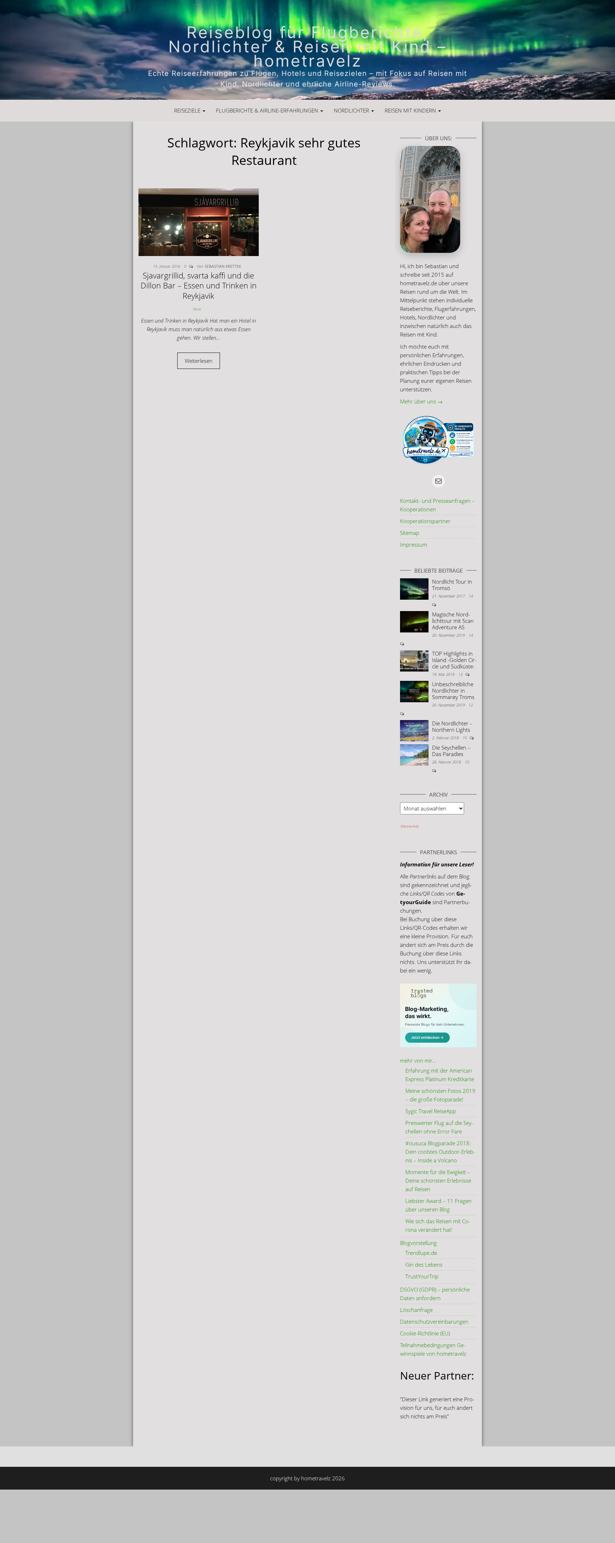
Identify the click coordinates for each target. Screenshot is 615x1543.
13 (461, 674)
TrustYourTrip (421, 1276)
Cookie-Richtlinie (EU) (425, 1333)
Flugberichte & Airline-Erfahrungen (268, 110)
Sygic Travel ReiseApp (430, 1111)
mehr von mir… (418, 1060)
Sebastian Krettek (223, 266)
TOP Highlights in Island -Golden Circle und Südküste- (454, 660)
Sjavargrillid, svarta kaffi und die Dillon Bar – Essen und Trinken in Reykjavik (199, 285)
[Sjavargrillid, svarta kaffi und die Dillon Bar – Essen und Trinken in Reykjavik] (198, 221)
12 (471, 705)
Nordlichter (352, 110)
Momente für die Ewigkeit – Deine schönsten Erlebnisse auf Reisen (438, 1180)
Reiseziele (188, 110)
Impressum (413, 544)
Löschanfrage (416, 1309)
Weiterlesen (202, 360)
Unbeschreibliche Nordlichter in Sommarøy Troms (453, 690)
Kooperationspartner (425, 521)
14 (471, 596)
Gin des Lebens (423, 1264)
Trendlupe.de (421, 1252)
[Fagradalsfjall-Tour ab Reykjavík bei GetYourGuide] (409, 827)
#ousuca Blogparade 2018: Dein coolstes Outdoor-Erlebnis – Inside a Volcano (440, 1152)
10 (465, 737)
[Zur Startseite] (307, 50)
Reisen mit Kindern (411, 110)
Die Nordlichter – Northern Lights (452, 726)
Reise (197, 309)
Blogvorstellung (418, 1242)
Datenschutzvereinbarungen (434, 1321)
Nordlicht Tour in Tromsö (452, 584)
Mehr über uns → (421, 401)
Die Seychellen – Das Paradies (451, 750)
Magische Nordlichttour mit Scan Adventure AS (453, 621)
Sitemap (409, 532)
